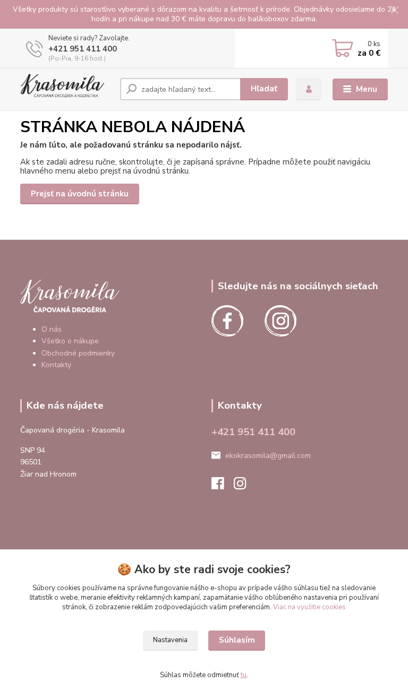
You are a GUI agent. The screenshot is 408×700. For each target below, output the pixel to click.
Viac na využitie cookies (309, 607)
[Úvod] (66, 89)
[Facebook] (222, 486)
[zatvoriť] (394, 10)
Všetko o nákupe (70, 341)
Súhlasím (237, 640)
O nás (51, 329)
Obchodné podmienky (78, 353)
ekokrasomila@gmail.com (268, 456)
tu (243, 675)
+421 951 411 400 (82, 49)
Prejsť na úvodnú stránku (80, 193)
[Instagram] (245, 486)
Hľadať (264, 88)
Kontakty (56, 365)
